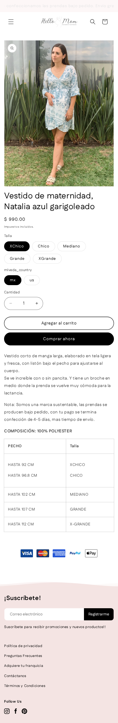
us (32, 280)
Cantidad (12, 292)
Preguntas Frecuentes (23, 655)
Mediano (71, 246)
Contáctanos (15, 675)
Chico (43, 246)
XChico (17, 246)
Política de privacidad (23, 645)
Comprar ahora (59, 339)
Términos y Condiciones (24, 685)
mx (13, 280)
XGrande (47, 258)
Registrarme (98, 614)
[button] (11, 22)
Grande (17, 258)
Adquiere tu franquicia (23, 665)
